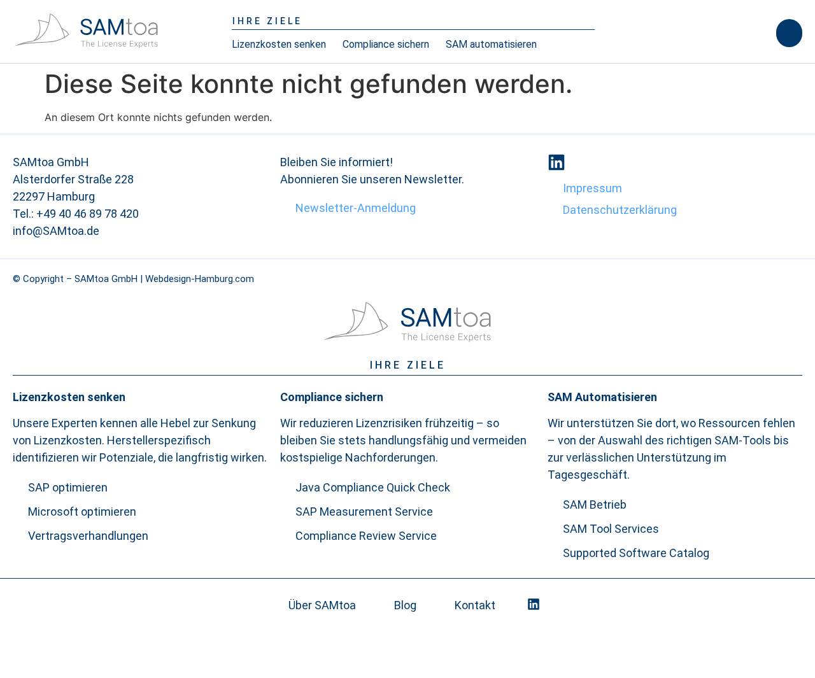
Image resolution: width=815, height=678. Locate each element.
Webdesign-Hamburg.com (199, 279)
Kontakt (475, 605)
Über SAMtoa (322, 605)
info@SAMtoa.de (56, 230)
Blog (405, 605)
